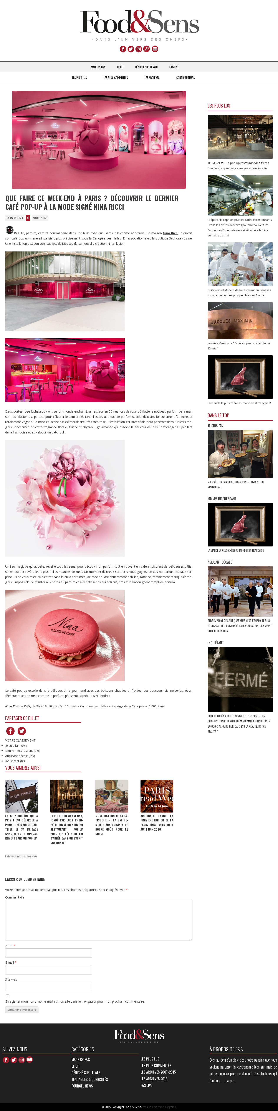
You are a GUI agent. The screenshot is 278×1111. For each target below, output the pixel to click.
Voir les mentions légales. (160, 1107)
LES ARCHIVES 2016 (154, 1078)
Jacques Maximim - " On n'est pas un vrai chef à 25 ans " (239, 345)
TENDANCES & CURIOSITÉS (89, 1079)
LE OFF (120, 67)
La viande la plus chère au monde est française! (236, 550)
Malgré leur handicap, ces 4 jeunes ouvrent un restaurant (236, 484)
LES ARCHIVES (152, 77)
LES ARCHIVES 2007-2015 (158, 1072)
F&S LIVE (174, 67)
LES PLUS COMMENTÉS (116, 77)
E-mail (11, 962)
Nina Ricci (170, 233)
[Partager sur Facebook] (10, 735)
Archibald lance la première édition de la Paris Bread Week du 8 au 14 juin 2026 (157, 822)
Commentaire (15, 897)
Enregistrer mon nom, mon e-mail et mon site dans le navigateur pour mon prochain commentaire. (75, 1001)
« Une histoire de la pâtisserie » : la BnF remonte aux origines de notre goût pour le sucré (111, 825)
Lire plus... (230, 1081)
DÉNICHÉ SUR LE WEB (146, 67)
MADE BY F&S (98, 67)
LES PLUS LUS (79, 77)
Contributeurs (185, 77)
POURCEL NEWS (82, 1086)
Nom (10, 946)
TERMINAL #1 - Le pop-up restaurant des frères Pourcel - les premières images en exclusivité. (238, 165)
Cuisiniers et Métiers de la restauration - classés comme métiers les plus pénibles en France (239, 292)
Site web (11, 979)
